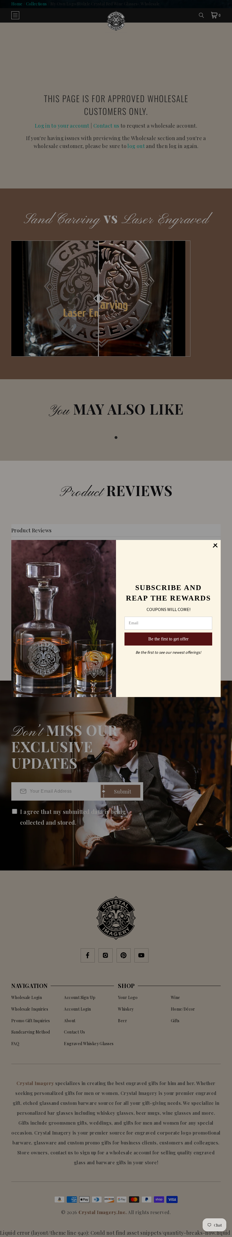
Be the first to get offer (168, 638)
